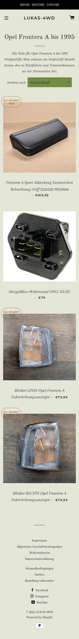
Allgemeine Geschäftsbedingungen (39, 546)
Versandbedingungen (39, 568)
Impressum (39, 540)
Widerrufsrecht (39, 553)
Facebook (41, 590)
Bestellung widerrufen (39, 581)
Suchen (39, 574)
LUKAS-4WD (39, 18)
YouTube (42, 602)
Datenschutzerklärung (39, 559)
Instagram (42, 596)
